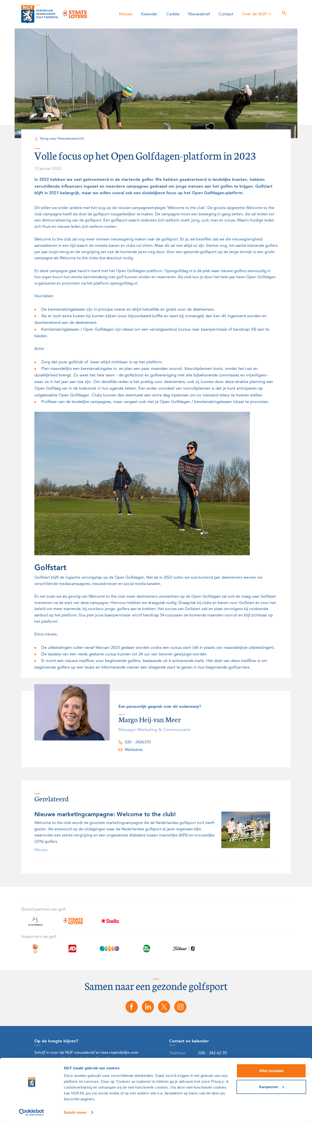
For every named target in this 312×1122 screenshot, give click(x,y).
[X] (164, 1007)
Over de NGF (254, 14)
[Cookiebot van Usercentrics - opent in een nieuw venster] (31, 1112)
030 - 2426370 (138, 742)
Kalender (149, 14)
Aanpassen (268, 1086)
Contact (226, 14)
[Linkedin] (148, 1007)
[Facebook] (131, 1007)
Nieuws (125, 14)
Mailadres (134, 750)
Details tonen (75, 1112)
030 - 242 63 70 (212, 1053)
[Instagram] (180, 1007)
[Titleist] (183, 951)
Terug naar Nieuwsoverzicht (61, 139)
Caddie (172, 14)
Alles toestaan (271, 1071)
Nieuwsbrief (199, 14)
